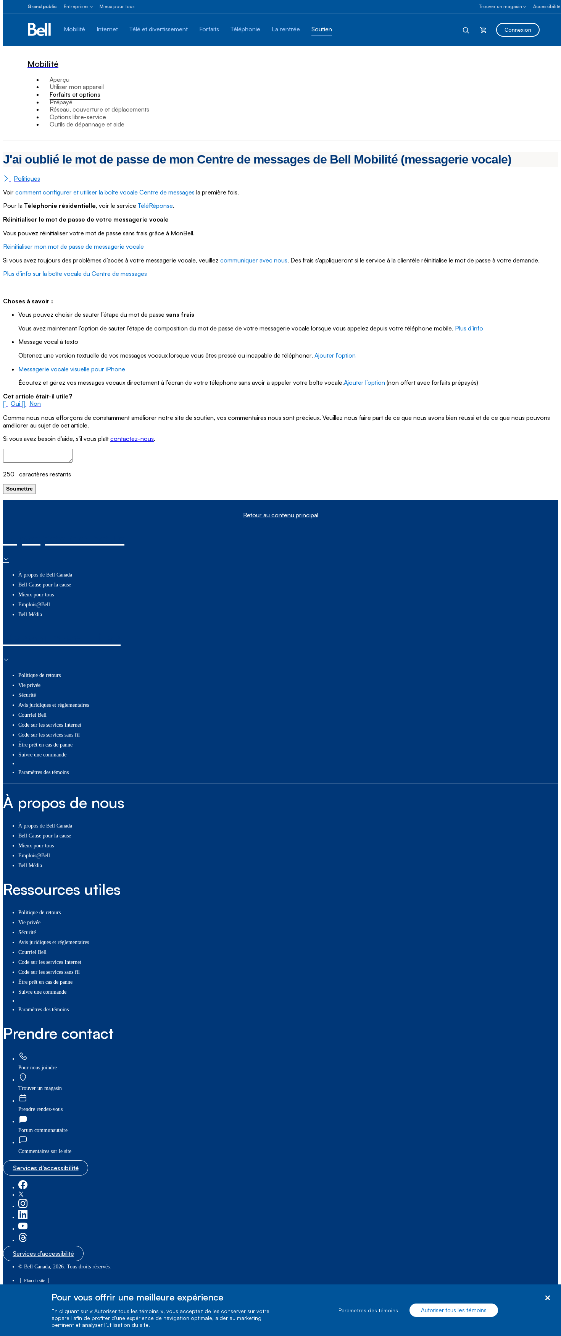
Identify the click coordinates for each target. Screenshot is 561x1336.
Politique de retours (39, 675)
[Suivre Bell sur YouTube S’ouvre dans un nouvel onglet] (22, 1229)
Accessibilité (547, 6)
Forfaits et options (75, 94)
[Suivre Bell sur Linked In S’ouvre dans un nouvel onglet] (22, 1217)
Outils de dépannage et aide (87, 124)
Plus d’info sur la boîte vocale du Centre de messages (75, 273)
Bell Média (30, 614)
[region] (280, 1310)
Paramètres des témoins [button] (43, 772)
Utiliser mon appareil (77, 87)
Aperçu (59, 79)
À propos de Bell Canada (45, 575)
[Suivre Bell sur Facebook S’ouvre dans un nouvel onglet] (22, 1187)
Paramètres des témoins (368, 1310)
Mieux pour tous (117, 6)
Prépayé (61, 102)
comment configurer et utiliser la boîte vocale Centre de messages (105, 192)
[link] (22, 1056)
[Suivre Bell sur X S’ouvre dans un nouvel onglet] (21, 1195)
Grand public (41, 6)
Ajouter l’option (335, 355)
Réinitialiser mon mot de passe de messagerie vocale (73, 246)
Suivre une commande (42, 755)
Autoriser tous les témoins (454, 1310)
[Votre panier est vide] (483, 29)
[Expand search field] (466, 29)
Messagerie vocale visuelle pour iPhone (71, 369)
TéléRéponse (155, 205)
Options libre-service (78, 117)
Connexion (518, 29)
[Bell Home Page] (39, 30)
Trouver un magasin (500, 6)
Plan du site (34, 1280)
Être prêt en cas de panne (45, 745)
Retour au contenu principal (280, 515)
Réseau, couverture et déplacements (99, 109)
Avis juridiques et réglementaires (53, 705)
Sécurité (27, 695)
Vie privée (29, 685)
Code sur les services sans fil (49, 735)
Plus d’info (469, 328)
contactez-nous (132, 438)
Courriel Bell (32, 715)
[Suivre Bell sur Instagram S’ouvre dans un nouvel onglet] (22, 1206)
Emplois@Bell (34, 604)
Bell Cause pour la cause (44, 585)
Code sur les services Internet (49, 725)
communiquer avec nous (253, 260)
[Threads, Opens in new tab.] (22, 1240)
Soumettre (19, 489)
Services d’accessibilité (46, 1168)
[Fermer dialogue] (547, 1298)
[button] (12, 403)
